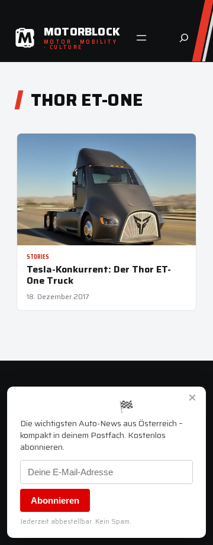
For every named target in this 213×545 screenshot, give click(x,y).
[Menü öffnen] (141, 38)
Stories (38, 257)
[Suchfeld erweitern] (184, 37)
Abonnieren (55, 500)
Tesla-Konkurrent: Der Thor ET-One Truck (99, 275)
